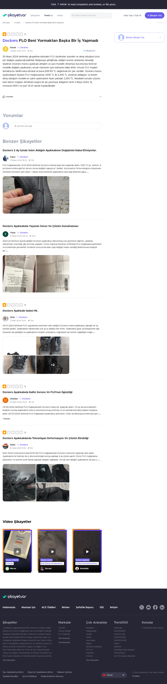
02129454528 (120, 637)
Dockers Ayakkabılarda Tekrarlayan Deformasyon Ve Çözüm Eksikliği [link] (45, 438)
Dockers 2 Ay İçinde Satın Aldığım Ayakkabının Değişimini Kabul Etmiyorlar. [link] (50, 150)
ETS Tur (89, 650)
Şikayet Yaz (156, 15)
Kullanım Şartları (64, 672)
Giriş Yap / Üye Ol (132, 15)
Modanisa (90, 628)
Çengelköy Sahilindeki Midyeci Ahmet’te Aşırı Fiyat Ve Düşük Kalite (28, 640)
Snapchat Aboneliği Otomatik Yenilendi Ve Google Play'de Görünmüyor (28, 634)
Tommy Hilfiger (64, 631)
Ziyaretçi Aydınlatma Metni (40, 672)
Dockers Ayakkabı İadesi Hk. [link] (20, 310)
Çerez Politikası (29, 676)
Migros (89, 643)
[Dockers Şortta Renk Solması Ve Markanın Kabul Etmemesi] (52, 552)
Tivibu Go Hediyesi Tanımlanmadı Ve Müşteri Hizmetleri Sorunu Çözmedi (28, 653)
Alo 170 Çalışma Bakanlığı (124, 656)
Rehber (66, 607)
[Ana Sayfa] (14, 15)
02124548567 (120, 631)
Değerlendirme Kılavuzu (52, 676)
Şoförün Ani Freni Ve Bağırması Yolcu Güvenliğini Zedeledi (27, 631)
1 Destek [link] (6, 419)
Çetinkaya (118, 628)
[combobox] (91, 15)
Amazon (89, 656)
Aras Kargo (90, 640)
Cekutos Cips (119, 634)
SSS (102, 607)
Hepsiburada (91, 631)
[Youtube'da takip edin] (148, 607)
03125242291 (119, 653)
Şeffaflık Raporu (84, 607)
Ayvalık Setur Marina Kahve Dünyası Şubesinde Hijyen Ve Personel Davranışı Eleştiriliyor (28, 637)
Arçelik (89, 634)
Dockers (17, 22)
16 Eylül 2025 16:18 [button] (18, 448)
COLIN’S (61, 628)
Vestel (88, 637)
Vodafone (90, 653)
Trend (48, 15)
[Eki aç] (36, 195)
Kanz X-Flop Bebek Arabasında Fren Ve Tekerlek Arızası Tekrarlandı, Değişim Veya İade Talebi (28, 643)
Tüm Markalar (64, 638)
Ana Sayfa (6, 22)
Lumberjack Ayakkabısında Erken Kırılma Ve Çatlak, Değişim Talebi (28, 628)
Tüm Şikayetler (9, 660)
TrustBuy (136, 676)
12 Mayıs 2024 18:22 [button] (18, 160)
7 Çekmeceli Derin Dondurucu (153, 628)
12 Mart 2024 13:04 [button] (18, 321)
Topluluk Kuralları (10, 676)
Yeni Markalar (64, 642)
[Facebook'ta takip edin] (155, 607)
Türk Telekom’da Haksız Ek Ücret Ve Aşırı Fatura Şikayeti (26, 650)
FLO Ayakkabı (64, 634)
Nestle (116, 643)
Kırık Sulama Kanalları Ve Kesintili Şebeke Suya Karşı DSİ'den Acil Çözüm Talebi (28, 656)
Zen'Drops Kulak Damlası (124, 650)
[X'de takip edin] (141, 607)
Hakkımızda (9, 607)
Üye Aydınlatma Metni (13, 672)
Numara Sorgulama (94, 647)
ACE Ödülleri (49, 607)
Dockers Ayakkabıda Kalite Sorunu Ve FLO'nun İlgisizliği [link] (37, 392)
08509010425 (120, 640)
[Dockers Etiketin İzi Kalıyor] (17, 552)
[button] (14, 34)
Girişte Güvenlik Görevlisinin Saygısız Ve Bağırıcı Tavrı (25, 647)
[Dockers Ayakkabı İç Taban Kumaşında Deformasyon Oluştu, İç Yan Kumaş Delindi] (87, 552)
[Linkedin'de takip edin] (162, 607)
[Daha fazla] (100, 96)
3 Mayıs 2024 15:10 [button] (18, 51)
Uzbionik (117, 647)
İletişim (114, 607)
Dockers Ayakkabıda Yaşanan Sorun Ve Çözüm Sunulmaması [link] (40, 225)
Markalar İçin (28, 607)
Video (60, 15)
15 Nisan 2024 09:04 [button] (19, 236)
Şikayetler (35, 15)
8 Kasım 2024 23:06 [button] (18, 402)
